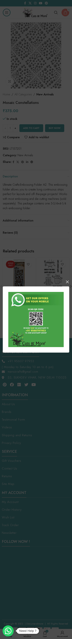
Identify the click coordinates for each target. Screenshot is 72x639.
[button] (8, 630)
